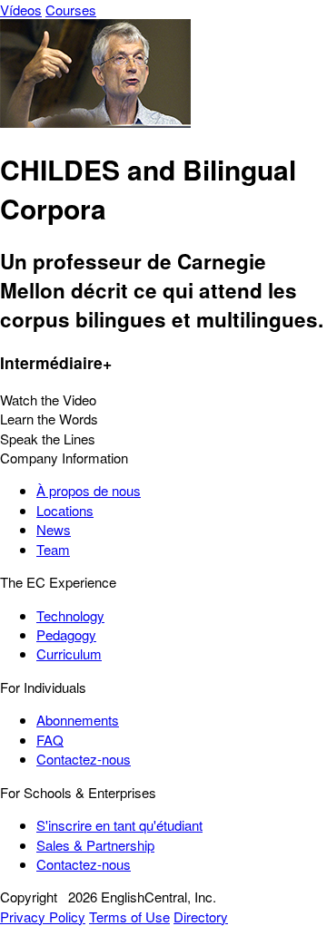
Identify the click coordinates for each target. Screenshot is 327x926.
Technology (70, 615)
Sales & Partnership (95, 844)
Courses (70, 9)
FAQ (50, 739)
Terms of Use (129, 916)
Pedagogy (66, 634)
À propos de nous (88, 490)
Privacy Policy (42, 916)
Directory (200, 916)
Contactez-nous (83, 758)
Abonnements (77, 719)
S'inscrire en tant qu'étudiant (119, 824)
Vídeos (21, 9)
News (53, 529)
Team (53, 549)
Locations (65, 510)
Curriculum (69, 653)
